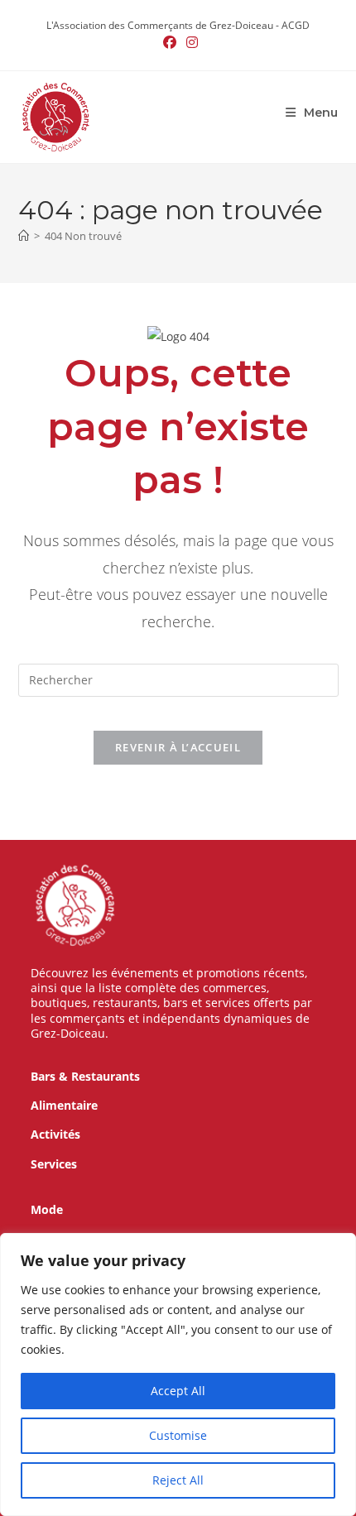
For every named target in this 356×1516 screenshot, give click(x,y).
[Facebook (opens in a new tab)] (169, 42)
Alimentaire (64, 1105)
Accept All (178, 1390)
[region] (178, 1374)
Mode (47, 1209)
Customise (178, 1435)
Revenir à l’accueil (178, 747)
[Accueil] (23, 235)
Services (54, 1164)
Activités (55, 1134)
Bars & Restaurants (85, 1076)
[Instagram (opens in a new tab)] (189, 42)
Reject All (178, 1480)
